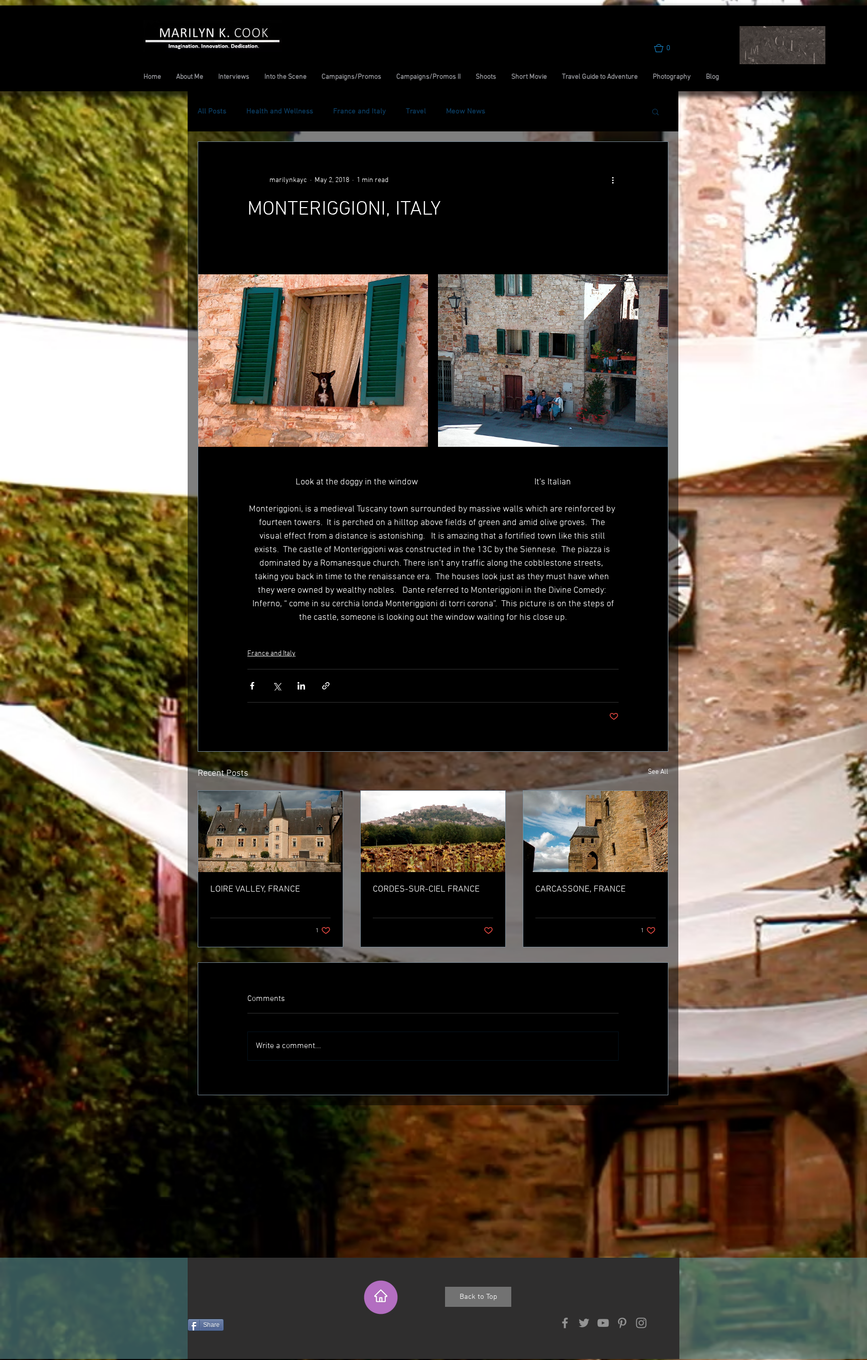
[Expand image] (313, 360)
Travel (416, 111)
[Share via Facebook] (252, 686)
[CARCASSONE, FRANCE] (595, 831)
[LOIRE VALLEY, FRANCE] (270, 831)
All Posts (212, 111)
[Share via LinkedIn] (301, 686)
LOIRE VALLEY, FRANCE (255, 889)
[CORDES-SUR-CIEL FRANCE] (433, 831)
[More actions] (613, 180)
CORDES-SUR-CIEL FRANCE (426, 889)
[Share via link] (326, 686)
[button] (666, 48)
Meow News (465, 111)
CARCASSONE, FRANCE (580, 889)
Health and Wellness (279, 111)
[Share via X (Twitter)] (276, 686)
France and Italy (359, 111)
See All (658, 772)
